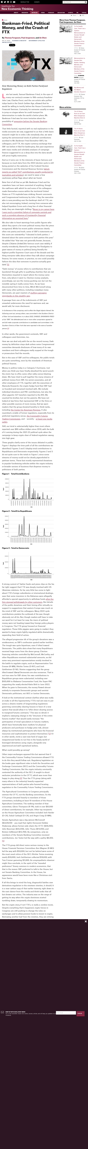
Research (25, 12)
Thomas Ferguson (12, 38)
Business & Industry (19, 40)
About (16, 12)
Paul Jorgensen (28, 38)
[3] (49, 734)
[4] (21, 778)
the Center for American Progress (25, 410)
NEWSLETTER (25, 2)
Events (70, 12)
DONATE (37, 2)
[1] (8, 265)
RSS (83, 15)
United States (7, 42)
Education (61, 12)
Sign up (80, 1013)
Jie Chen (43, 38)
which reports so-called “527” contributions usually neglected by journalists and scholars (27, 172)
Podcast (51, 12)
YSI (77, 12)
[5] (3, 841)
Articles (34, 12)
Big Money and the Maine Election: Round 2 (80, 90)
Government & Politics (37, 40)
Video (43, 12)
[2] (8, 328)
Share (74, 15)
